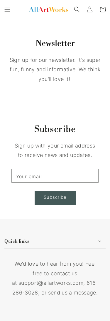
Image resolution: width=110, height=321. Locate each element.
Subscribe (55, 197)
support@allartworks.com (50, 283)
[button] (7, 9)
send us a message (72, 292)
